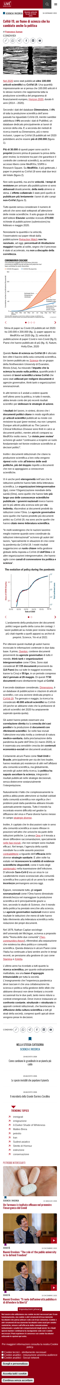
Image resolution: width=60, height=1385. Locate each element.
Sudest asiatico (21, 1141)
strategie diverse (23, 818)
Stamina (7, 959)
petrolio (17, 1133)
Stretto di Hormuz (22, 1146)
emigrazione (20, 1121)
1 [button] (27, 324)
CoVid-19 (8, 698)
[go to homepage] (7, 4)
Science (34, 360)
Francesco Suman (13, 32)
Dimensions (46, 687)
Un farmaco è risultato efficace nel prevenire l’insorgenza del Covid (27, 1206)
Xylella (18, 959)
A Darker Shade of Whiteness (29, 1125)
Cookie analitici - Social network (21, 1357)
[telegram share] (19, 40)
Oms (38, 835)
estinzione (18, 1150)
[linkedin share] (33, 40)
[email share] (39, 40)
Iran (15, 1137)
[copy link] (6, 40)
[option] (30, 289)
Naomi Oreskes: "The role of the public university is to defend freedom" (29, 1253)
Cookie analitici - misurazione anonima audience (30, 1355)
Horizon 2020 (36, 99)
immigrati (18, 1117)
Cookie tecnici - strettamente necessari (25, 1352)
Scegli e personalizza (15, 1363)
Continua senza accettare (18, 1380)
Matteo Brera (20, 1129)
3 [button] (32, 324)
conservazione (21, 1154)
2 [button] (30, 324)
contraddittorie (11, 854)
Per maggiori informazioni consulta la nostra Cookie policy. (30, 1345)
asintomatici (9, 868)
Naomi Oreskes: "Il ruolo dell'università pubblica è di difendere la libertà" (29, 1300)
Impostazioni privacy (30, 1309)
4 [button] (35, 324)
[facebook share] (26, 40)
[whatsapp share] (12, 40)
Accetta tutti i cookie (15, 1373)
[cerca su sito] (47, 4)
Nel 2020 (8, 81)
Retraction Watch (28, 239)
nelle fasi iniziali (12, 843)
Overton (23, 651)
